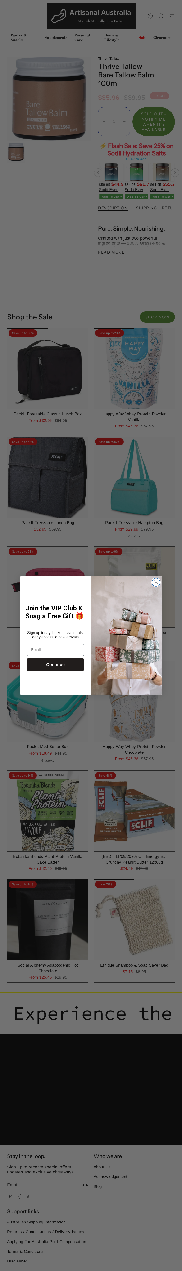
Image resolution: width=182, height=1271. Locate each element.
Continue (55, 664)
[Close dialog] (156, 582)
